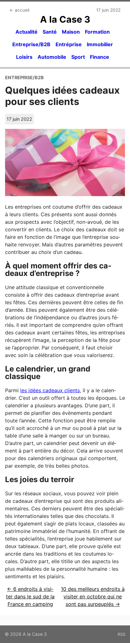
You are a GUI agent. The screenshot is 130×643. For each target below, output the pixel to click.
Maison (71, 32)
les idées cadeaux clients (50, 390)
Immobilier (100, 44)
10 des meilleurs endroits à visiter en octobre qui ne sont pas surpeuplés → (93, 596)
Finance (99, 57)
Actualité (26, 32)
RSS (121, 634)
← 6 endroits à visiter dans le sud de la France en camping (30, 596)
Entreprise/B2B (31, 44)
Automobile (52, 57)
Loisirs (24, 57)
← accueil (19, 10)
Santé (50, 32)
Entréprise (69, 44)
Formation (97, 32)
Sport (78, 57)
